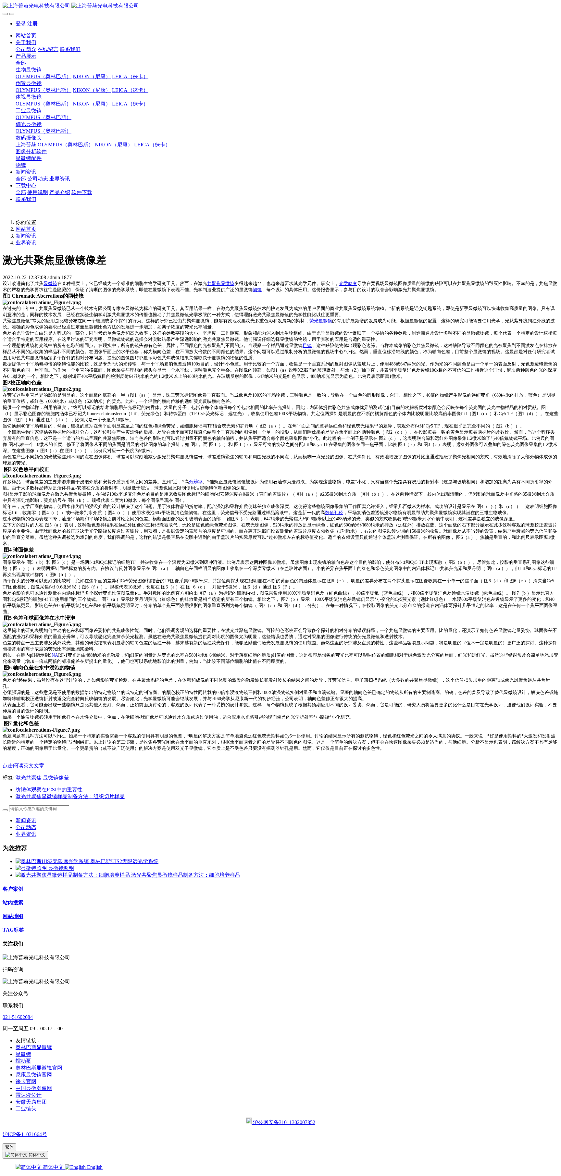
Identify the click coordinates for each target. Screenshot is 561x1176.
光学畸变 (348, 283)
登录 (21, 23)
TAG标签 (13, 930)
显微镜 (50, 283)
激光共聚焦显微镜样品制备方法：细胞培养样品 (185, 875)
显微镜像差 (56, 777)
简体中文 (53, 1167)
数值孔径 (334, 512)
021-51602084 (18, 1017)
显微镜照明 (61, 868)
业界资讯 (26, 242)
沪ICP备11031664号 (25, 1134)
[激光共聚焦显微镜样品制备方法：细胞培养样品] (73, 875)
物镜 (257, 289)
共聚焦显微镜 (220, 283)
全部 (21, 63)
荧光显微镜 (320, 320)
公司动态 (26, 827)
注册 (32, 23)
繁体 (9, 1147)
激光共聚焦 (29, 777)
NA (55, 655)
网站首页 (26, 35)
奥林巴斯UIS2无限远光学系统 (124, 861)
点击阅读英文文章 (23, 765)
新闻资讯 (26, 236)
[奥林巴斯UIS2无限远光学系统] (53, 861)
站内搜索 (13, 902)
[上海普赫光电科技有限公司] (280, 6)
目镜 (307, 345)
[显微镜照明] (32, 868)
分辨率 (196, 481)
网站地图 (13, 916)
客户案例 (13, 889)
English (94, 1167)
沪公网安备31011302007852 (283, 1122)
